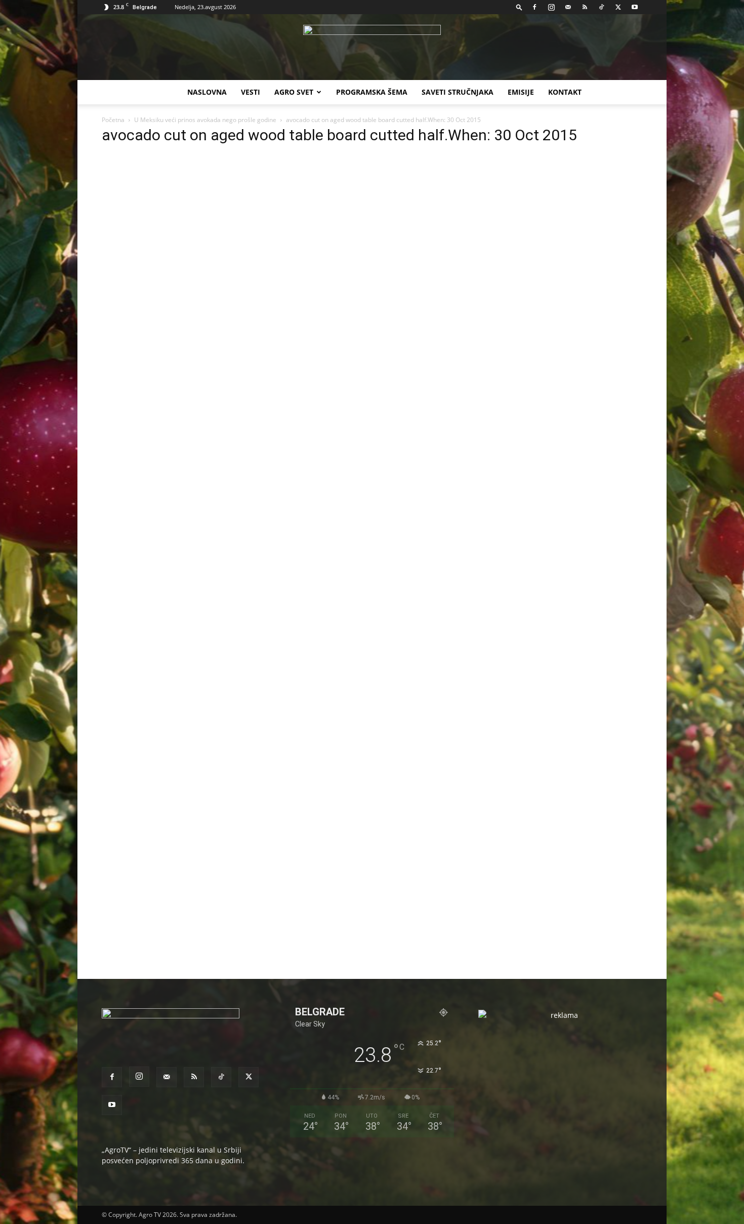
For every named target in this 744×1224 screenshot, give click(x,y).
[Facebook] (534, 7)
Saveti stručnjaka (457, 92)
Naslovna (207, 92)
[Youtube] (634, 7)
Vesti (250, 92)
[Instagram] (551, 7)
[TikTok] (601, 7)
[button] (519, 7)
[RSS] (584, 7)
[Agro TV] (372, 47)
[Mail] (567, 7)
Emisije (521, 92)
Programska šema (371, 92)
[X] (618, 7)
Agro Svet (293, 92)
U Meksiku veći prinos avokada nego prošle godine (205, 119)
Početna (113, 119)
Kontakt (565, 92)
